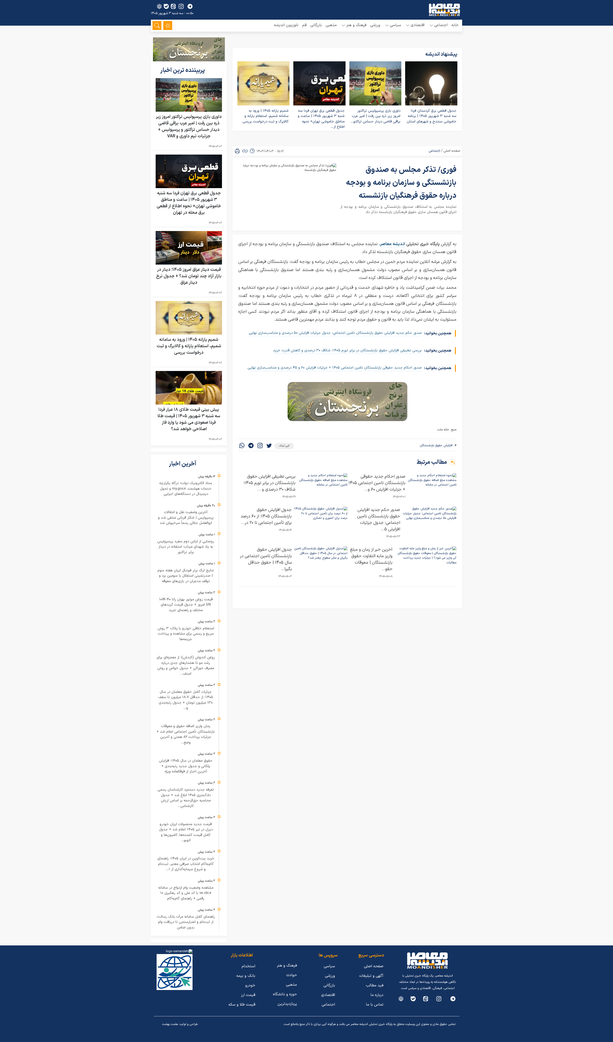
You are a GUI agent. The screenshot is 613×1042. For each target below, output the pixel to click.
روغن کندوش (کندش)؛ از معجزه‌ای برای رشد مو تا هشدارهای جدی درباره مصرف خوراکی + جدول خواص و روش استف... (186, 666)
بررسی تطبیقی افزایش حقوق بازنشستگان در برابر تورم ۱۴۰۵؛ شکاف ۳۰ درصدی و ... (269, 483)
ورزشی (375, 25)
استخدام (248, 966)
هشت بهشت (170, 1024)
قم (304, 25)
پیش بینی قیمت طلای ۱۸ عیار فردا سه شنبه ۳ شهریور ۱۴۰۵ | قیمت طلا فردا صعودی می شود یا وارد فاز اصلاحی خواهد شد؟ (188, 419)
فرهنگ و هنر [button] (356, 25)
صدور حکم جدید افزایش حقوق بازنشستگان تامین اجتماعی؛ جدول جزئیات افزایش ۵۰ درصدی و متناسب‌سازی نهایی (335, 333)
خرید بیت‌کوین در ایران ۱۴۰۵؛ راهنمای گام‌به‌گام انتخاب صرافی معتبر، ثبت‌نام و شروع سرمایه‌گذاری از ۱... (185, 864)
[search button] (157, 25)
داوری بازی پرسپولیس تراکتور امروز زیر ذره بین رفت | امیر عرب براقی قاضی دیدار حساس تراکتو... (375, 116)
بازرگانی (316, 25)
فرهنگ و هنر (287, 965)
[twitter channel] (452, 998)
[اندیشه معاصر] (444, 10)
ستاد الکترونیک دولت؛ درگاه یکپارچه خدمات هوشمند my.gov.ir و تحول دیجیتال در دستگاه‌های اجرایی (185, 488)
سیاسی (329, 966)
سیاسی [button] (395, 25)
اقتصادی (328, 995)
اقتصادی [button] (418, 25)
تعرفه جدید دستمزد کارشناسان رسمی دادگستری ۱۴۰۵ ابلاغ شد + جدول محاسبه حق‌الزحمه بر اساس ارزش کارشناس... (186, 798)
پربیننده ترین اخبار (183, 70)
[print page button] (237, 151)
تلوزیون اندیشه (286, 25)
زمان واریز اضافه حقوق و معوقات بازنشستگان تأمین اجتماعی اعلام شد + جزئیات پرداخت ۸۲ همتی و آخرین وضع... (186, 734)
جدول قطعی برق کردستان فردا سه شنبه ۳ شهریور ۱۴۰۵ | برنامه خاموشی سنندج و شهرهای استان (431, 116)
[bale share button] (166, 6)
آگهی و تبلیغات (371, 976)
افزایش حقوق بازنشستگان (436, 445)
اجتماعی (434, 150)
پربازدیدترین (287, 1004)
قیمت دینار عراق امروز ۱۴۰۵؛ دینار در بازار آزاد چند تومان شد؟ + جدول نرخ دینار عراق (188, 276)
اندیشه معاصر (392, 244)
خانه (455, 25)
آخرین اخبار (183, 464)
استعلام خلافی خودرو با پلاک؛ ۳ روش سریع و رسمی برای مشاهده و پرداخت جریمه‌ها (186, 634)
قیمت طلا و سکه (241, 1004)
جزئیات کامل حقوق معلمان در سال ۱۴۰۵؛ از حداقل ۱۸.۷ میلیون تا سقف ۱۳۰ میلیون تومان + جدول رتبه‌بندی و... (186, 700)
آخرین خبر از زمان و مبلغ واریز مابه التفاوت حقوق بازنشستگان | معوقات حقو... (371, 559)
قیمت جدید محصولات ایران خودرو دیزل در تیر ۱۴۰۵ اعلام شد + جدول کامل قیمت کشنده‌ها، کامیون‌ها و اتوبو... (186, 832)
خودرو (250, 985)
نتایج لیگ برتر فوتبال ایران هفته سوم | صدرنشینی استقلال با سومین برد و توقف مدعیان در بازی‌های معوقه (186, 576)
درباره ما (376, 995)
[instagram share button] (181, 6)
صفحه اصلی (451, 150)
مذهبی (331, 25)
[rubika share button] (159, 6)
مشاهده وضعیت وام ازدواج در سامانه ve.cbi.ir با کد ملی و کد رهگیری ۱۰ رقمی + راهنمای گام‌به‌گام (185, 893)
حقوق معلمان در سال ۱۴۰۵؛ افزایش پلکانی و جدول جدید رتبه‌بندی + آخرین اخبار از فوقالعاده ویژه (185, 766)
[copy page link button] (245, 151)
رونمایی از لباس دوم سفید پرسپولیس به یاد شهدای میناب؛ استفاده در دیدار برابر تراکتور (185, 547)
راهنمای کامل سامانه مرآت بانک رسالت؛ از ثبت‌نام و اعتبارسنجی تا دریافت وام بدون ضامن (186, 922)
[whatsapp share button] (241, 446)
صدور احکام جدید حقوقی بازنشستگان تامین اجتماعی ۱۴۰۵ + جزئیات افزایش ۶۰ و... (376, 483)
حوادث (291, 975)
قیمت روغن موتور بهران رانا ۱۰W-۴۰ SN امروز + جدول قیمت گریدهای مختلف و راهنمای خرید (186, 605)
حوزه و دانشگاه (285, 994)
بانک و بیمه (245, 976)
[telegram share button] (190, 6)
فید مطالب (374, 985)
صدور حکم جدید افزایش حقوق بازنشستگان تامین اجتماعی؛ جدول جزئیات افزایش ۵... (378, 520)
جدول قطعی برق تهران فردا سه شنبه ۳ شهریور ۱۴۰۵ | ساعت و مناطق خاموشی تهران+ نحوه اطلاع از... (321, 119)
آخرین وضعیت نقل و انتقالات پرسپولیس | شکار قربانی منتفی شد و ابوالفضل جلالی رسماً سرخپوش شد (186, 517)
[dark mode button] (167, 25)
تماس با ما (374, 1004)
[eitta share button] (173, 6)
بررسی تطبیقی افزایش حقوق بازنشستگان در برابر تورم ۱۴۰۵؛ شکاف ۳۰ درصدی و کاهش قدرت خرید (347, 350)
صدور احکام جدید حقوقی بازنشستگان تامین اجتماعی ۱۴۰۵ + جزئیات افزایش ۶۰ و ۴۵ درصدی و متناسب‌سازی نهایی (335, 367)
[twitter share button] (269, 446)
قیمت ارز (248, 995)
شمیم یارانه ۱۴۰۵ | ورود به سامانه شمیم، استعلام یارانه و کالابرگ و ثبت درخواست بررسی (266, 116)
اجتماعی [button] (441, 25)
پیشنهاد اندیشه (441, 54)
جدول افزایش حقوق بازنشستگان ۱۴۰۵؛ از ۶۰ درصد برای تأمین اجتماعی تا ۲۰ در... (266, 516)
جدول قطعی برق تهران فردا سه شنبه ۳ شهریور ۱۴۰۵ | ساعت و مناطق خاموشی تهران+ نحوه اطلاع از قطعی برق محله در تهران (189, 203)
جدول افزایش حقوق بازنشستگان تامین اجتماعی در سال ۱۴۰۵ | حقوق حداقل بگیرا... (266, 559)
